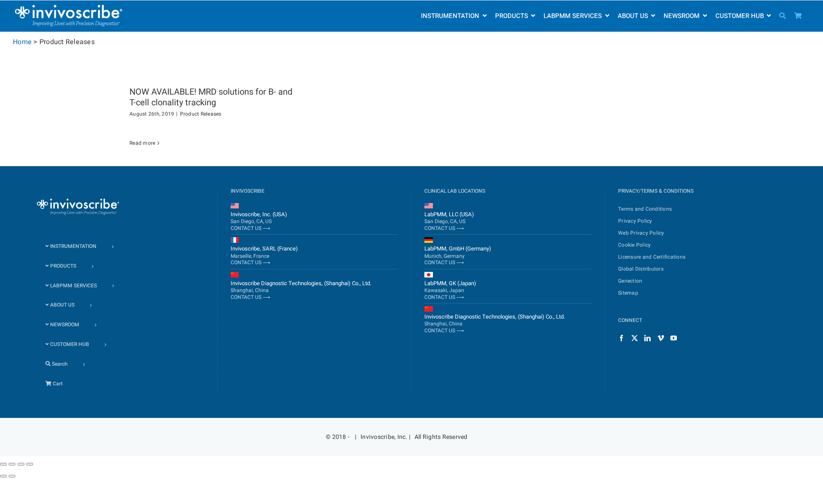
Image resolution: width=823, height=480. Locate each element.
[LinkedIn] (647, 338)
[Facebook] (621, 338)
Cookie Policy (634, 245)
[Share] (12, 464)
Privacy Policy (635, 221)
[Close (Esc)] (3, 464)
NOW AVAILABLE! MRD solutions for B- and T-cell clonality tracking (210, 97)
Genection (630, 281)
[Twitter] (634, 338)
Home (22, 42)
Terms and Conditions (645, 209)
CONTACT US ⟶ (250, 228)
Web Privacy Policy (641, 233)
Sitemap (628, 293)
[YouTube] (673, 338)
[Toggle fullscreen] (21, 464)
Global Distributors (641, 269)
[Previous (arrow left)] (3, 476)
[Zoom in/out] (29, 464)
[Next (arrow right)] (12, 476)
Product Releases (201, 114)
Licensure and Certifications (651, 257)
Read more (142, 143)
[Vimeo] (661, 338)
